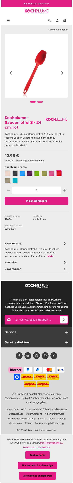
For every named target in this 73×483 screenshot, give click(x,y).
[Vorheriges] (11, 73)
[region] (36, 73)
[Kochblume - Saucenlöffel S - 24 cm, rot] (36, 66)
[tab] (36, 249)
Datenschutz (16, 413)
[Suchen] (49, 20)
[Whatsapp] (45, 355)
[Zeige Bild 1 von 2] (33, 102)
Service (10, 332)
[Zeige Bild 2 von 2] (40, 102)
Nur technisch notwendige (37, 465)
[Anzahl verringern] (8, 190)
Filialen (28, 423)
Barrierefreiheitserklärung (21, 418)
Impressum (12, 409)
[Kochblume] (56, 119)
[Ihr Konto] (57, 20)
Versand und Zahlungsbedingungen (48, 409)
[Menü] (8, 20)
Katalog (61, 418)
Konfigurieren (37, 455)
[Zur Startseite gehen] (36, 11)
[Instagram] (36, 355)
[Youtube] (27, 355)
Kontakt (42, 418)
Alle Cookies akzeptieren (37, 475)
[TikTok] (53, 355)
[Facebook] (19, 355)
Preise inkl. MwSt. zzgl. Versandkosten (24, 160)
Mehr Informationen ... (51, 443)
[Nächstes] (62, 73)
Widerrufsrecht (34, 413)
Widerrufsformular (54, 413)
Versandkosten (13, 398)
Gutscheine (15, 423)
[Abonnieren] (64, 319)
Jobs (52, 418)
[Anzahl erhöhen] (64, 190)
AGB (23, 409)
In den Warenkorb (36, 200)
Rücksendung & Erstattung (49, 423)
